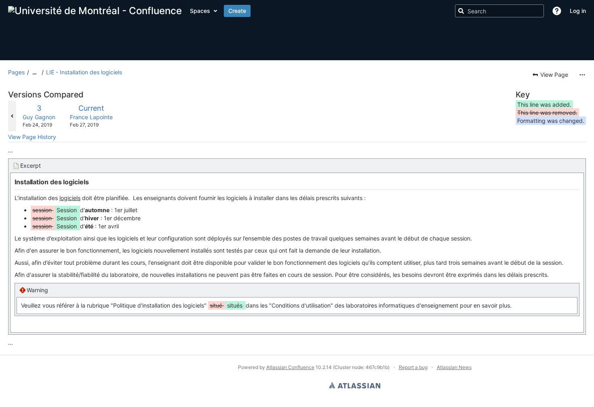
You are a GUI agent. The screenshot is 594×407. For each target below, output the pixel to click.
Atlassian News (454, 367)
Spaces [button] (200, 10)
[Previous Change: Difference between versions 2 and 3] (12, 116)
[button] (557, 10)
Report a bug (413, 367)
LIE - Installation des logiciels (84, 72)
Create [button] (237, 10)
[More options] (582, 75)
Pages (16, 72)
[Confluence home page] (95, 10)
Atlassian (354, 385)
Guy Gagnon (39, 117)
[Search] (461, 11)
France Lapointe (91, 117)
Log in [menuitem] (578, 10)
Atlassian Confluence (290, 367)
